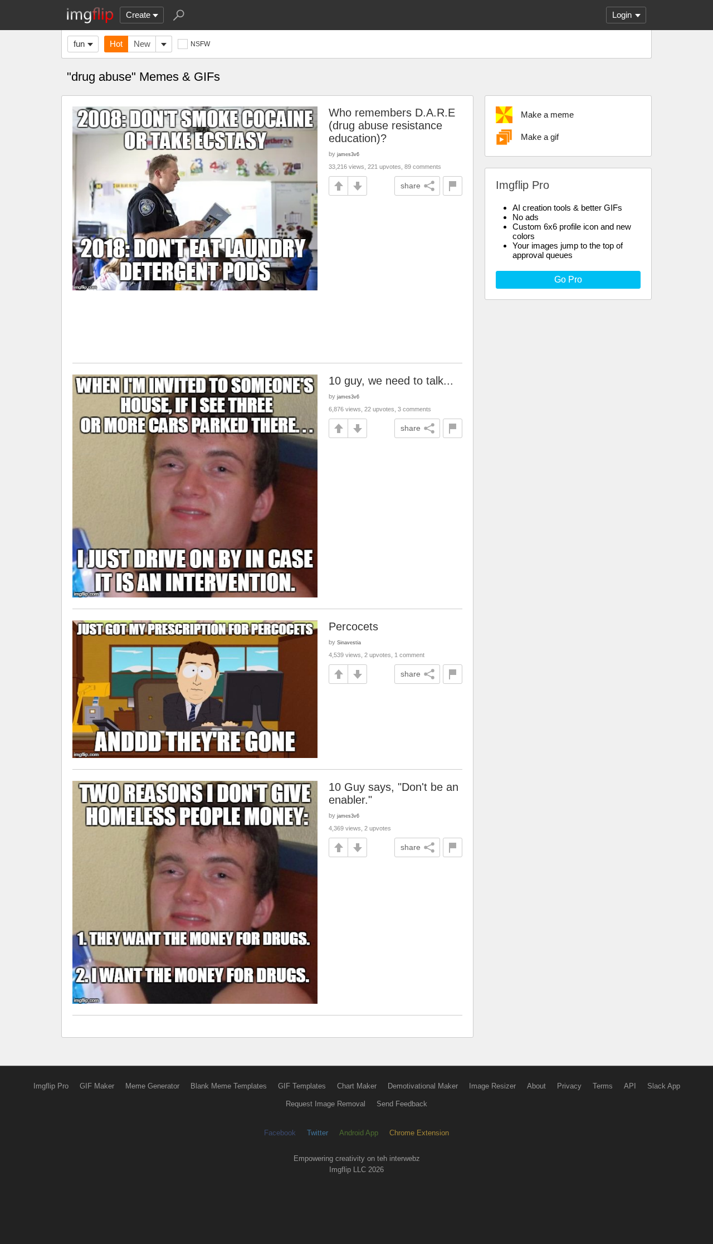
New (142, 43)
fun (79, 43)
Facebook (280, 1133)
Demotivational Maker (423, 1086)
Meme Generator (152, 1086)
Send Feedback (402, 1104)
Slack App (663, 1086)
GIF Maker (97, 1086)
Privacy (569, 1086)
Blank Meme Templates (229, 1086)
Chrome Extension (419, 1133)
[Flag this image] (452, 186)
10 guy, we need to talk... (391, 381)
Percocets (353, 626)
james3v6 (348, 154)
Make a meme (547, 114)
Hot (116, 43)
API (630, 1086)
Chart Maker (357, 1086)
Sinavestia (349, 642)
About (536, 1086)
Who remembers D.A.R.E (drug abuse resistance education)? (392, 125)
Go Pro (568, 279)
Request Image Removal (325, 1104)
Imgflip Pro (51, 1086)
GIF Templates (302, 1086)
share (411, 185)
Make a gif (540, 137)
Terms (603, 1086)
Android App (358, 1133)
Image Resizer (492, 1086)
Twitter (317, 1133)
